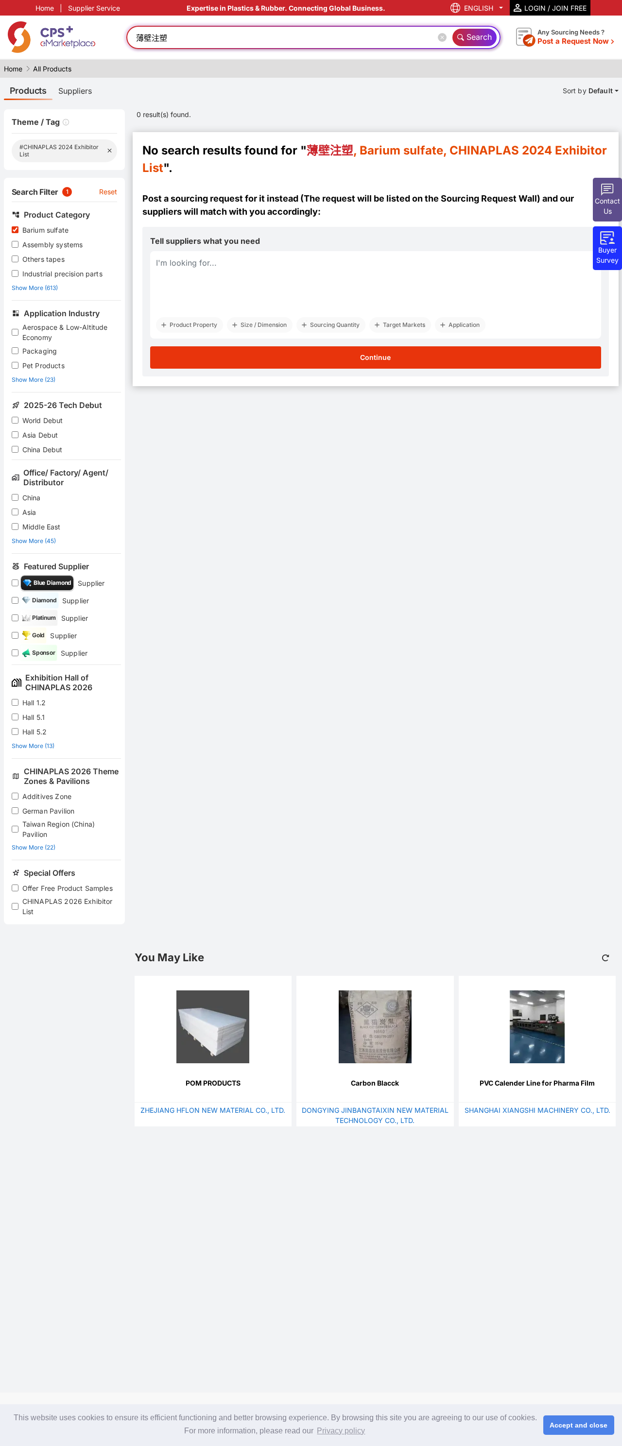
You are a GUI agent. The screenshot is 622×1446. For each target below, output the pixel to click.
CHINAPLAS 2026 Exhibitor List (67, 906)
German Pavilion (48, 811)
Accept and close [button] (578, 1425)
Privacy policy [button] (341, 1431)
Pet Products (43, 365)
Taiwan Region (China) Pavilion (58, 829)
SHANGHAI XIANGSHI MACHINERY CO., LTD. (537, 1110)
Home (44, 8)
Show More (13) (33, 745)
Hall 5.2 (34, 732)
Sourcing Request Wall (489, 198)
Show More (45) (34, 540)
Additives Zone (46, 796)
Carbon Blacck (375, 1083)
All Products (52, 69)
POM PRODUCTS (213, 1083)
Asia (29, 512)
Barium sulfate (45, 230)
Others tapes (43, 259)
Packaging (39, 351)
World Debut (42, 420)
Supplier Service (94, 8)
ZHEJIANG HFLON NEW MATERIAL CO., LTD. (212, 1110)
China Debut (42, 449)
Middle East (41, 527)
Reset (108, 191)
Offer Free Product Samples (67, 888)
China (31, 497)
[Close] (444, 37)
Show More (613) (35, 287)
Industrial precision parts (62, 274)
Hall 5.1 (33, 717)
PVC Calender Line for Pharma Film (537, 1083)
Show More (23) (33, 379)
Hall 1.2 (34, 702)
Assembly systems (52, 244)
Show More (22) (33, 847)
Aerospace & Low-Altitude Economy (65, 332)
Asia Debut (40, 435)
